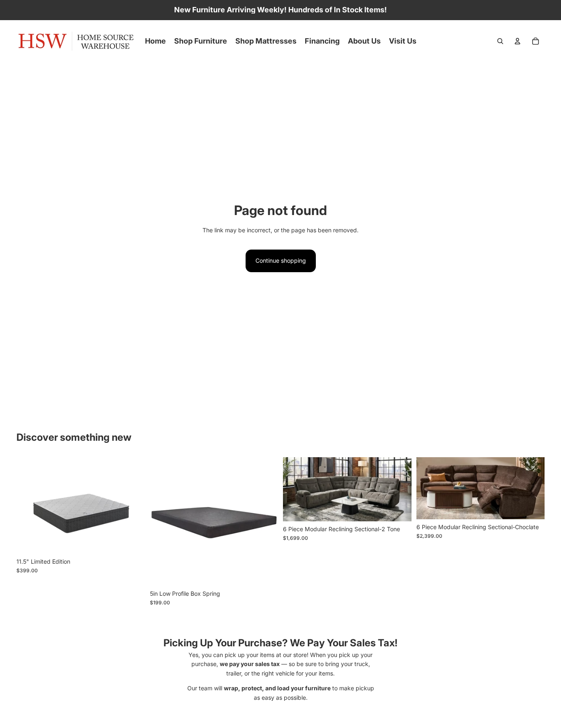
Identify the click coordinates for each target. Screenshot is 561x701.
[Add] (398, 508)
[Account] (517, 41)
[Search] (500, 41)
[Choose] (132, 541)
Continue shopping (280, 260)
